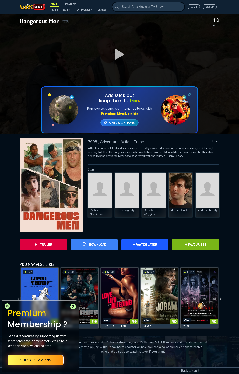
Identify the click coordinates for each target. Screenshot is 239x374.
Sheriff (68, 326)
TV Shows (71, 4)
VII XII (186, 326)
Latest (67, 9)
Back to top (189, 371)
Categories (83, 9)
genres (102, 9)
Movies (54, 4)
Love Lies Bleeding (115, 326)
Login (194, 6)
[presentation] (17, 298)
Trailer (46, 244)
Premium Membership (119, 113)
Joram (147, 326)
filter (54, 9)
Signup (210, 6)
